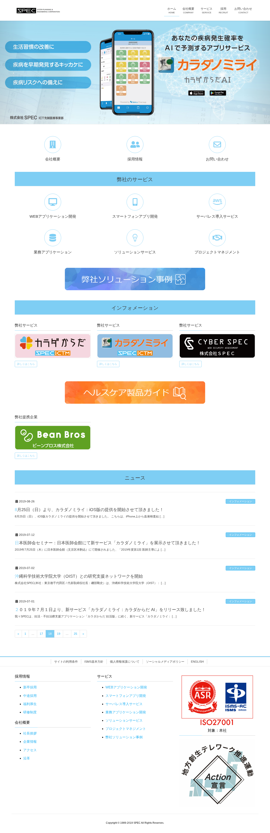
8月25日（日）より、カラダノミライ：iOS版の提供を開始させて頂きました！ (89, 509)
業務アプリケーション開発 (125, 712)
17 (41, 633)
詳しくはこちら (26, 363)
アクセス (30, 750)
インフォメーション (240, 501)
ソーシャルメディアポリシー (165, 661)
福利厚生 (30, 704)
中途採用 (30, 696)
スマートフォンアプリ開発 (125, 696)
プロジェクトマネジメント (125, 728)
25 (75, 633)
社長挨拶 (30, 733)
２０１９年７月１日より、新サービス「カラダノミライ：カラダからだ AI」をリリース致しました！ (110, 609)
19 (58, 633)
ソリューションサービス (124, 720)
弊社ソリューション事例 (124, 737)
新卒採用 (30, 687)
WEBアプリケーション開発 (126, 687)
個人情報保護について (124, 661)
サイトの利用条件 (66, 661)
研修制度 (30, 712)
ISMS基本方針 (93, 661)
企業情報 (30, 741)
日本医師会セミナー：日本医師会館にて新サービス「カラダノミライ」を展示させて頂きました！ (107, 542)
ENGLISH (197, 661)
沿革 (26, 758)
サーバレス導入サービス (124, 704)
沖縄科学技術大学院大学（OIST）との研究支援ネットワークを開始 (79, 576)
